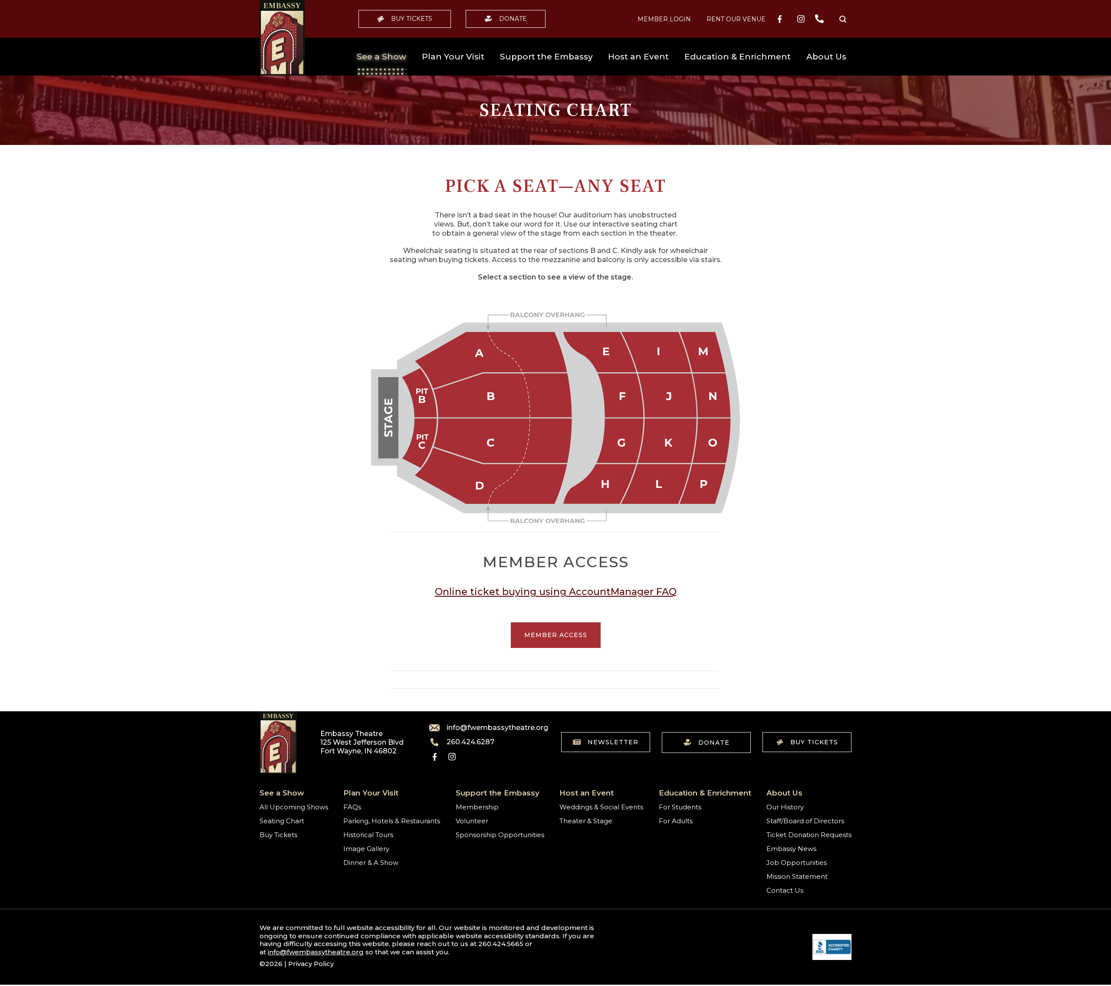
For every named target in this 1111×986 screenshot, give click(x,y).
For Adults (676, 821)
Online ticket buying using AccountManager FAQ (556, 592)
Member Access (555, 635)
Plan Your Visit (453, 57)
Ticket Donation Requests (808, 835)
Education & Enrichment (737, 57)
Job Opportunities (796, 862)
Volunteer (472, 821)
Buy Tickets (411, 19)
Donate (513, 19)
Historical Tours (368, 835)
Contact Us (784, 890)
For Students (680, 807)
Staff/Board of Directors (805, 821)
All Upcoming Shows (294, 807)
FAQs (352, 807)
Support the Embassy (546, 57)
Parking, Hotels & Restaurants (391, 821)
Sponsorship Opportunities (500, 835)
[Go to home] (282, 38)
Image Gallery (366, 849)
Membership (477, 807)
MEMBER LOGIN (664, 19)
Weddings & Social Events (601, 807)
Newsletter (613, 742)
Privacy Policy (311, 964)
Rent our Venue (736, 19)
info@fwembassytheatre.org (492, 727)
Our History (785, 807)
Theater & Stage (585, 821)
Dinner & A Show (370, 862)
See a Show (381, 57)
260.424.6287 (470, 742)
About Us (826, 57)
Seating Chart (282, 821)
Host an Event (638, 57)
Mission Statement (797, 876)
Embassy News (791, 849)
